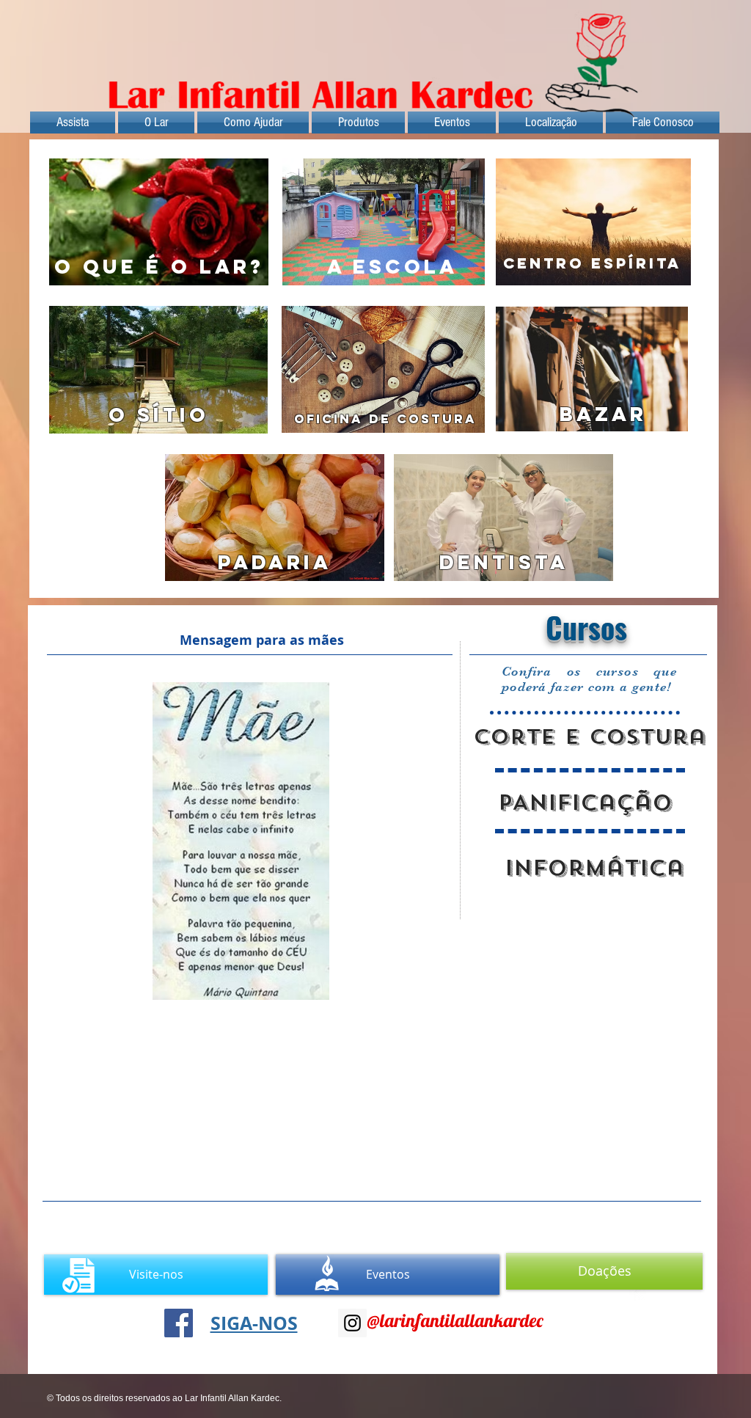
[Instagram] (352, 1323)
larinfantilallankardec (461, 1320)
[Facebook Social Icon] (178, 1323)
